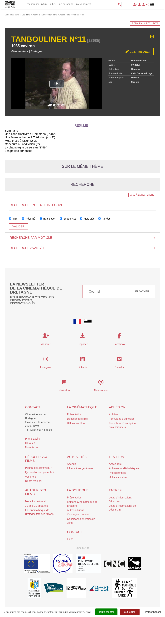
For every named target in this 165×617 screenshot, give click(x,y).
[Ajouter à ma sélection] (152, 37)
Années (106, 218)
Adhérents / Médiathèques (124, 468)
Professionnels (117, 472)
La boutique (77, 490)
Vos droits (30, 476)
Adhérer (113, 414)
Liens (70, 539)
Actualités (77, 457)
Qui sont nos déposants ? (39, 472)
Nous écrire (31, 447)
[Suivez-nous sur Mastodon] (64, 383)
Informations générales (80, 468)
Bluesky (119, 367)
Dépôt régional (33, 481)
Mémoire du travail (35, 501)
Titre (15, 218)
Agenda (71, 464)
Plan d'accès (32, 438)
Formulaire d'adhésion (122, 418)
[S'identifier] (144, 4)
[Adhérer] (135, 4)
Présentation (74, 414)
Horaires (30, 443)
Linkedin (82, 367)
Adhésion (117, 407)
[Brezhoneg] (152, 4)
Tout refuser (129, 612)
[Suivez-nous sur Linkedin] (82, 360)
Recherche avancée (82, 248)
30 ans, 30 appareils (36, 505)
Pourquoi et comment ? (38, 467)
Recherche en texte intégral (82, 205)
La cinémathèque (82, 407)
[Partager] (147, 4)
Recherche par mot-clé (82, 237)
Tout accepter (106, 612)
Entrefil (116, 490)
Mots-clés (89, 218)
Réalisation (49, 218)
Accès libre (115, 464)
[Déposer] (139, 4)
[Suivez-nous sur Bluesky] (119, 360)
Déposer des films (77, 418)
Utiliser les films (76, 423)
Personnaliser (153, 612)
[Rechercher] (119, 4)
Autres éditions (75, 510)
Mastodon (64, 390)
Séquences (69, 218)
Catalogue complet (78, 514)
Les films (117, 457)
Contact (32, 407)
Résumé (30, 218)
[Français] (77, 321)
